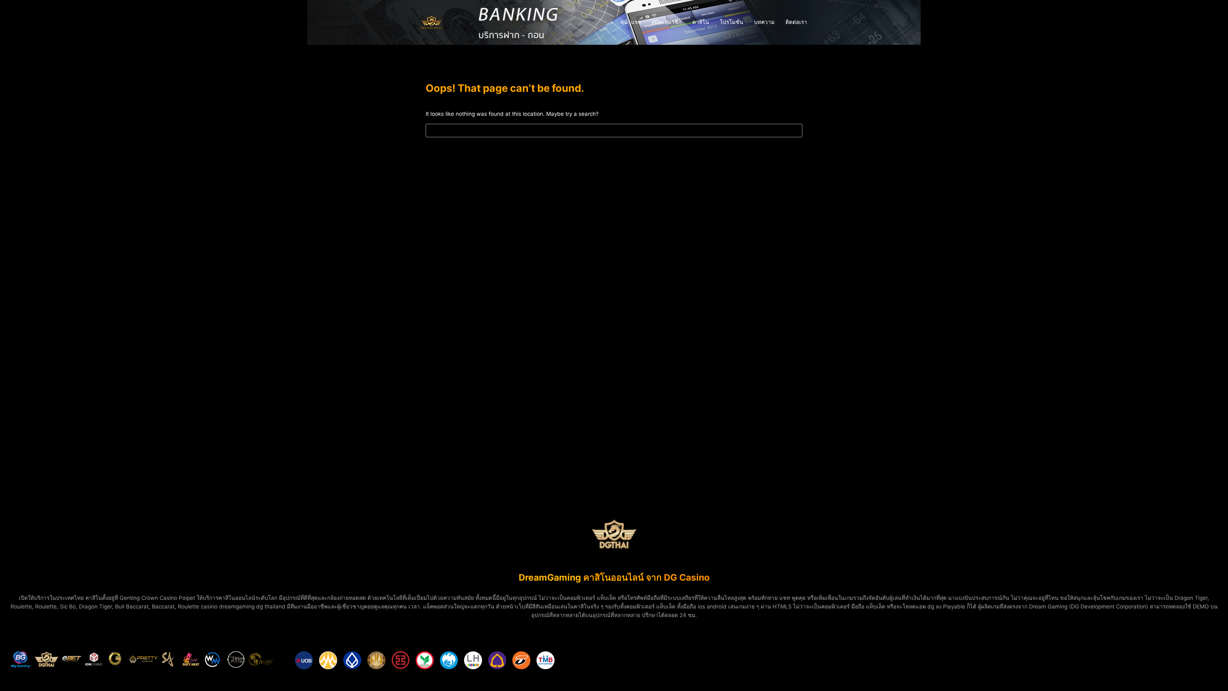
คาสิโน (700, 22)
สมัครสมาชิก (666, 22)
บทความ (764, 22)
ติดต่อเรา (796, 22)
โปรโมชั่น (731, 22)
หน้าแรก (630, 22)
